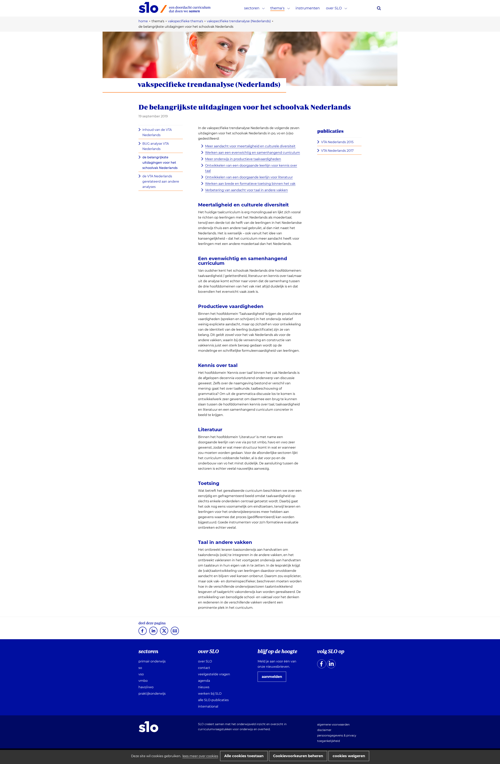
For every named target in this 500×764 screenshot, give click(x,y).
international (208, 706)
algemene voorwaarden (333, 724)
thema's (277, 8)
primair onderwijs (152, 661)
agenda (204, 681)
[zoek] (379, 8)
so (140, 668)
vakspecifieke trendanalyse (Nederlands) (209, 84)
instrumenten (308, 8)
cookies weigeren (349, 756)
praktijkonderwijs (152, 693)
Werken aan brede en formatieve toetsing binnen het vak (250, 184)
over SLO (334, 8)
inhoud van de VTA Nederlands (157, 132)
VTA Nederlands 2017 (337, 151)
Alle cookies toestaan (243, 756)
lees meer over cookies (200, 756)
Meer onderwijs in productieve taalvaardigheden (243, 159)
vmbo (143, 681)
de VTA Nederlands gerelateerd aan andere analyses (160, 181)
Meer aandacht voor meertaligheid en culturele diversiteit (250, 146)
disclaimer (324, 730)
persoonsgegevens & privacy (336, 735)
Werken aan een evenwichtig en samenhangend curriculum (252, 152)
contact (204, 668)
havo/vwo (146, 687)
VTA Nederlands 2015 (337, 142)
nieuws (203, 687)
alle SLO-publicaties (213, 700)
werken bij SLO (209, 693)
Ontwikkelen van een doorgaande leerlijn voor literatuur (249, 177)
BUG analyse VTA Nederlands (155, 146)
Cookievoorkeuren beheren (298, 756)
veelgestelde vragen (214, 674)
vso (141, 674)
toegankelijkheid (328, 741)
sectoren (251, 8)
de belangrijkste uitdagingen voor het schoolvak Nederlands (160, 162)
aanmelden (273, 678)
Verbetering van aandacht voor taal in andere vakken (246, 190)
